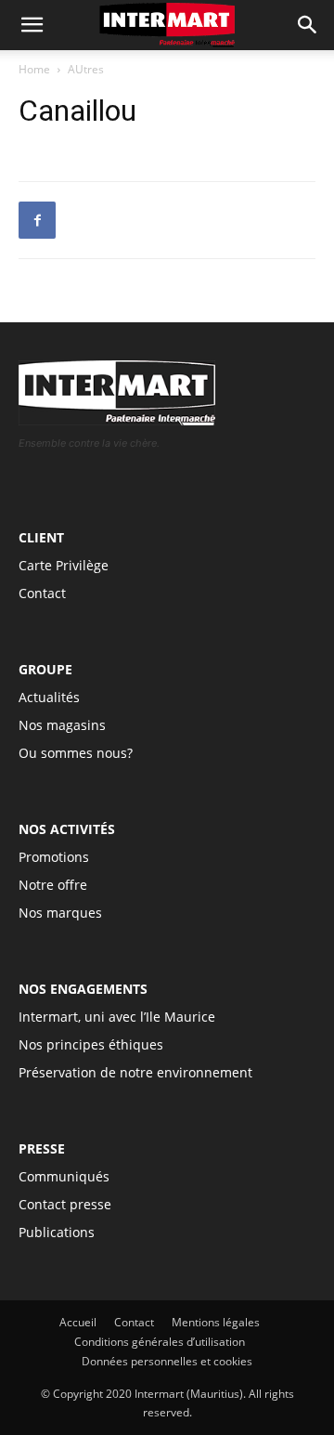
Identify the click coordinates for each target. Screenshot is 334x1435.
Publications (57, 1232)
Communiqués (64, 1176)
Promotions (54, 857)
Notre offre (53, 885)
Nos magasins (62, 725)
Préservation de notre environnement (135, 1072)
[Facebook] (37, 220)
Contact (42, 593)
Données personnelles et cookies (167, 1361)
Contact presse (65, 1204)
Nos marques (60, 912)
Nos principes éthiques (91, 1044)
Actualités (49, 697)
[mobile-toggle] (31, 25)
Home (34, 69)
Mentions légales (216, 1322)
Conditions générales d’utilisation (159, 1342)
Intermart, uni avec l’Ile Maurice (117, 1016)
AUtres (86, 69)
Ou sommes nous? (76, 753)
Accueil (77, 1322)
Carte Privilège (64, 565)
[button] (308, 25)
